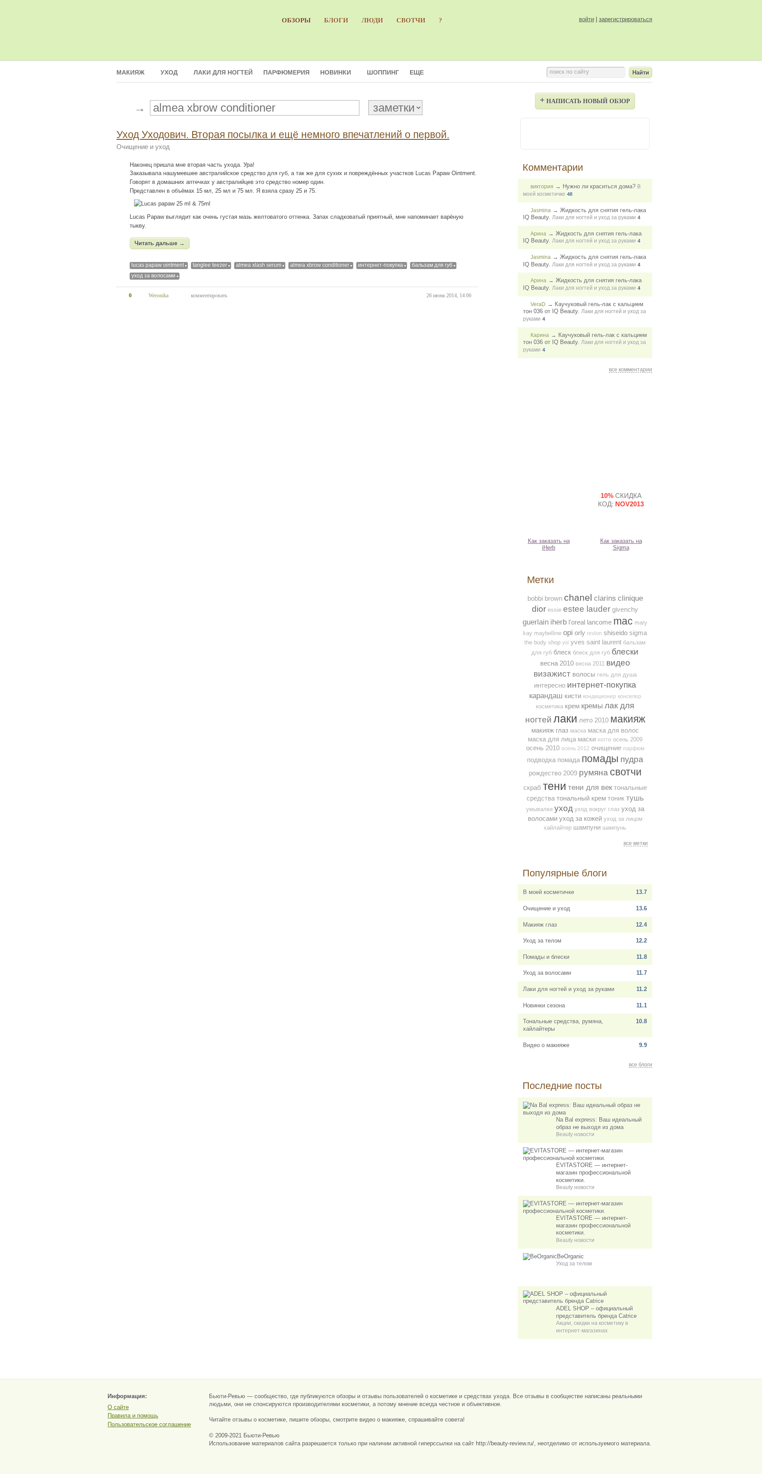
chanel (578, 597)
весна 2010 (557, 663)
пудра (631, 759)
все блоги (640, 1064)
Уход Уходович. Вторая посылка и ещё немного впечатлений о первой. (282, 134)
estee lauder (586, 609)
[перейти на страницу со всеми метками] (123, 108)
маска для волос (613, 730)
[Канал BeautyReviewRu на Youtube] (537, 133)
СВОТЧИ (411, 20)
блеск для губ (591, 652)
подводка (541, 759)
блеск (562, 652)
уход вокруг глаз (597, 809)
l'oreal (576, 622)
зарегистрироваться (625, 19)
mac (623, 621)
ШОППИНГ (383, 72)
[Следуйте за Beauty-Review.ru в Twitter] (608, 133)
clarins (605, 598)
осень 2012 (575, 748)
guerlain (536, 621)
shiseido (616, 632)
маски (587, 739)
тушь (635, 797)
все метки (636, 843)
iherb (558, 621)
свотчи (626, 772)
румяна (593, 772)
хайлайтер (558, 827)
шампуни (587, 827)
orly (580, 632)
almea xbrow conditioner (319, 265)
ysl (565, 642)
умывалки (539, 809)
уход (563, 808)
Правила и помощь (133, 1415)
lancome (599, 622)
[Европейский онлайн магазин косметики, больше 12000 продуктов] (621, 429)
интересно (549, 685)
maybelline (547, 633)
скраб (532, 787)
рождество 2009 (553, 773)
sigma (638, 632)
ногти (604, 739)
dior (539, 609)
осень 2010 (543, 748)
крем (572, 706)
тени (554, 786)
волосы (583, 674)
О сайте (118, 1407)
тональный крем (581, 798)
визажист (552, 673)
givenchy (625, 609)
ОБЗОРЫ (296, 20)
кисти (572, 696)
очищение (606, 748)
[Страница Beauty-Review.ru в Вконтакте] (585, 133)
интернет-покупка (380, 265)
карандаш (546, 695)
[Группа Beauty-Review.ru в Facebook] (561, 133)
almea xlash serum (258, 265)
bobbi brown (544, 598)
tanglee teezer (210, 265)
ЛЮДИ (372, 20)
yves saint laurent (596, 642)
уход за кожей (580, 818)
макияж (627, 719)
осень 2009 (627, 739)
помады (600, 758)
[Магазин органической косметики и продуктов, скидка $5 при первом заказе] (548, 507)
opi (568, 632)
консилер (629, 696)
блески (625, 651)
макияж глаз (549, 730)
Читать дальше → (159, 243)
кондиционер (599, 696)
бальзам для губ (432, 265)
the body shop (542, 642)
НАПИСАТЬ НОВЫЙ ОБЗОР (585, 100)
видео (618, 662)
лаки (565, 718)
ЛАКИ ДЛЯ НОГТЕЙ (223, 72)
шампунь (614, 827)
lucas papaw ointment (157, 265)
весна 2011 (590, 663)
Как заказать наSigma (621, 544)
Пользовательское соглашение (149, 1424)
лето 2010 (594, 720)
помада (568, 759)
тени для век (590, 787)
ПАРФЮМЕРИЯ (286, 72)
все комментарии (630, 369)
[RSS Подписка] (632, 133)
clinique (630, 598)
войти (586, 19)
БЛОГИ (336, 20)
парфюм (633, 748)
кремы (592, 705)
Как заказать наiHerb (549, 544)
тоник (616, 798)
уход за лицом (623, 819)
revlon (594, 633)
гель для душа (617, 674)
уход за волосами (153, 275)
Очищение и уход (143, 146)
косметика (549, 706)
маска (578, 730)
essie (554, 609)
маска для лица (552, 739)
